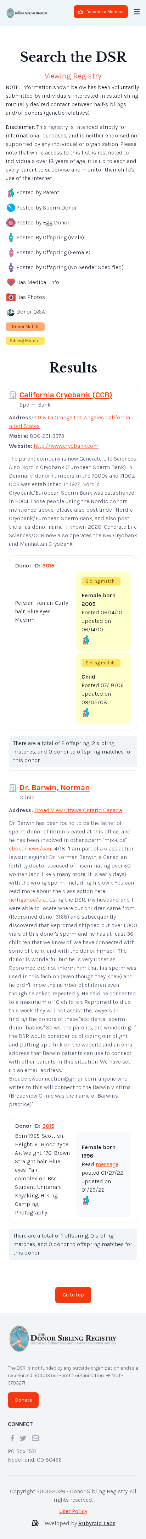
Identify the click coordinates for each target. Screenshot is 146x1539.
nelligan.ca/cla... (28, 894)
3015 (48, 559)
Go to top (73, 1289)
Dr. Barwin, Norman (54, 782)
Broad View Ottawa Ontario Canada (78, 804)
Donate (23, 1394)
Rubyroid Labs (97, 1517)
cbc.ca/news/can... (31, 842)
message (107, 1158)
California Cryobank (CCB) (65, 389)
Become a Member (105, 11)
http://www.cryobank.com (66, 440)
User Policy (73, 1505)
